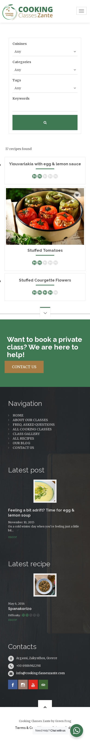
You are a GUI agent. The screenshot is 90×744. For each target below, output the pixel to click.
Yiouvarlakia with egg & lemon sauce (45, 164)
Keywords (21, 98)
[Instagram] (23, 684)
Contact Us (23, 448)
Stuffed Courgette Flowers (45, 280)
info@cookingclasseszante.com (40, 673)
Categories (21, 62)
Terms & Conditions (31, 728)
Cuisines (19, 44)
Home (18, 415)
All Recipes (23, 438)
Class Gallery (26, 434)
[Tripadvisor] (43, 684)
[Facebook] (13, 684)
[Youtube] (33, 684)
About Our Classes (30, 420)
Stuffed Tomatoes (45, 250)
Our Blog (21, 443)
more (12, 537)
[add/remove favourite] (77, 195)
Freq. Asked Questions (34, 425)
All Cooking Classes (32, 429)
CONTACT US (24, 366)
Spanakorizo (20, 608)
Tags (16, 80)
